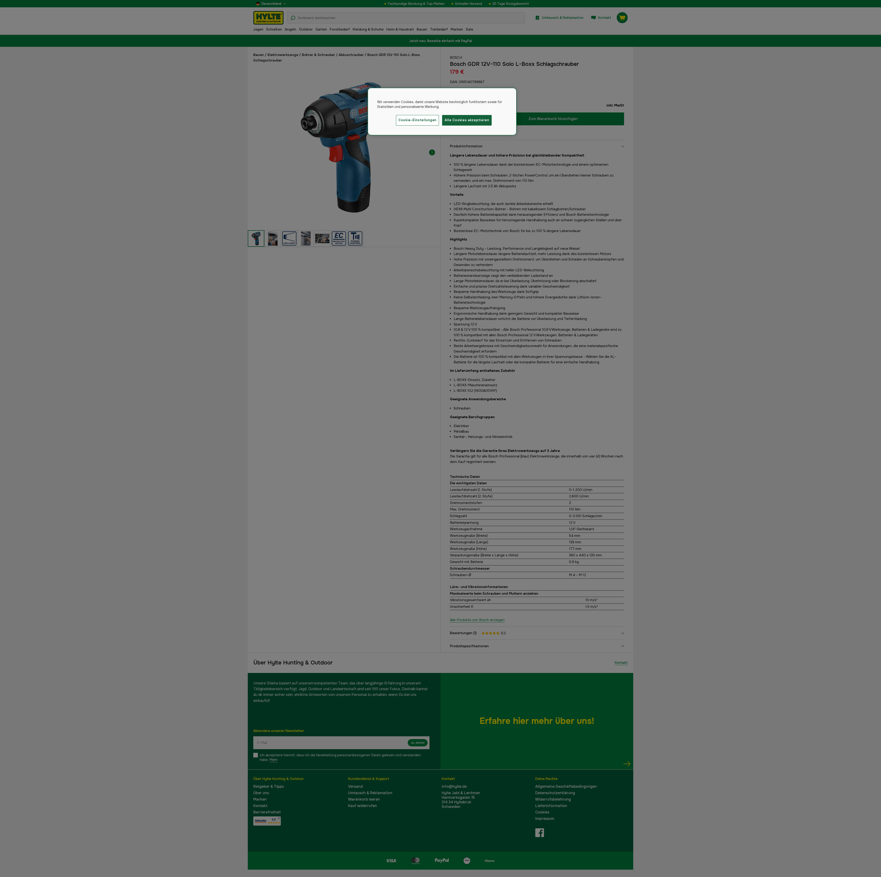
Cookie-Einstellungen (417, 120)
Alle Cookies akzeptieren (467, 120)
